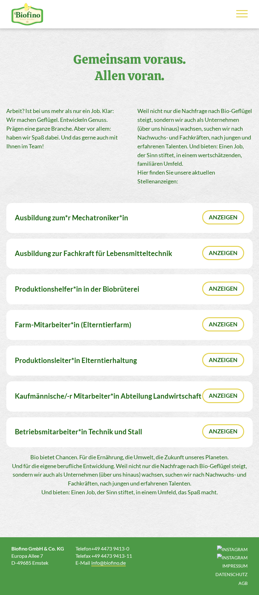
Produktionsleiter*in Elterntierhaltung (76, 360)
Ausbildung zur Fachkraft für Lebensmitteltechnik (93, 253)
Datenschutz (231, 574)
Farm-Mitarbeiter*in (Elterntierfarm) (73, 325)
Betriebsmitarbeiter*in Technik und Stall (78, 432)
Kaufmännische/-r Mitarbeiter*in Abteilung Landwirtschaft (108, 396)
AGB (243, 583)
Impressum (235, 565)
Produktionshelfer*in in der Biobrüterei (77, 289)
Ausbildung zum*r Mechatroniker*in (71, 218)
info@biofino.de (108, 563)
